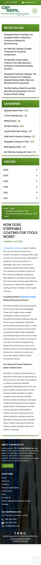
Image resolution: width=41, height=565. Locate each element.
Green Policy (7, 491)
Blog (12, 208)
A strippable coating (11, 248)
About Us (5, 481)
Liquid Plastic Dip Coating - (18, 131)
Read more (7, 466)
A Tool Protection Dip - (15, 116)
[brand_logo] (15, 11)
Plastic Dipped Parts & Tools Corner (16, 501)
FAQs (4, 494)
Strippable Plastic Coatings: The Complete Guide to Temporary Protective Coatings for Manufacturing (18, 39)
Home (5, 208)
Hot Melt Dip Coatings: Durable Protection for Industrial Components (17, 52)
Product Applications (10, 488)
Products (5, 484)
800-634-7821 (11, 2)
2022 (5, 192)
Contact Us (6, 498)
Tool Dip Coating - (14, 126)
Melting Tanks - (12, 121)
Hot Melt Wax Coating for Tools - (19, 152)
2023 (5, 186)
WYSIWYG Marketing (20, 541)
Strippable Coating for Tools (17, 211)
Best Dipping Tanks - (14, 147)
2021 (5, 198)
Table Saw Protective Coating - (19, 136)
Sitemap (5, 504)
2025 (5, 175)
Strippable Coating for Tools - (19, 141)
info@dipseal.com (30, 2)
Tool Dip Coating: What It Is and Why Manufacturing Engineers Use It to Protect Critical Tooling (20, 91)
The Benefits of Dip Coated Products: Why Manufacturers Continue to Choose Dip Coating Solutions (18, 64)
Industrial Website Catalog (20, 539)
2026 (5, 169)
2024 (5, 181)
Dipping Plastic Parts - (16, 110)
